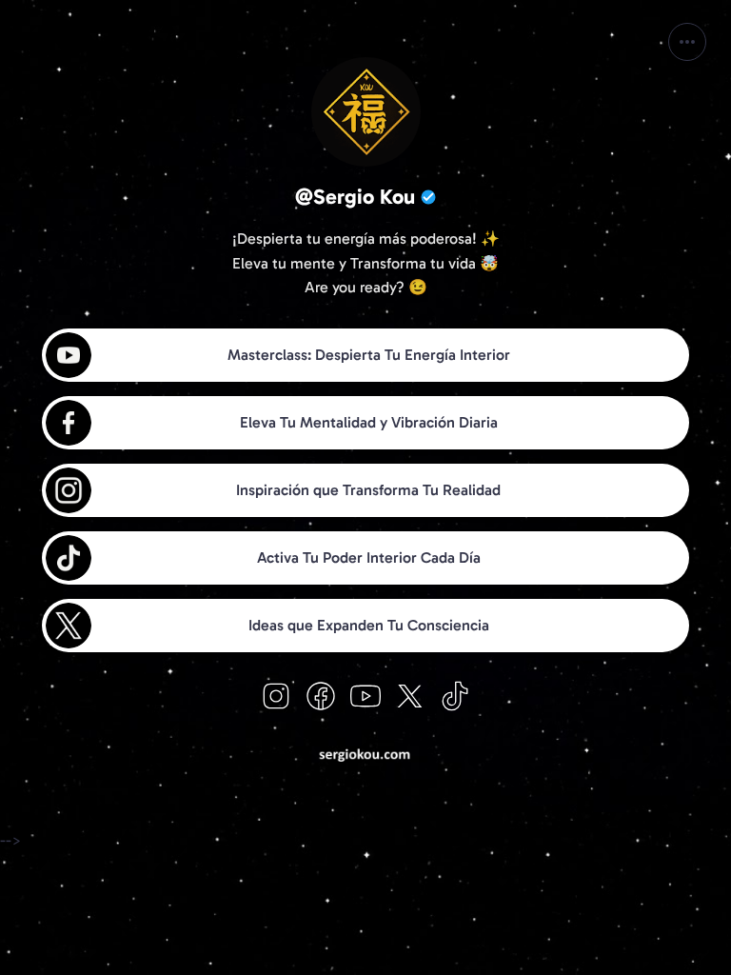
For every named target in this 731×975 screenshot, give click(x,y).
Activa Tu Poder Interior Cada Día (369, 557)
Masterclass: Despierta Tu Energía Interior (368, 355)
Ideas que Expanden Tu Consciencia (368, 625)
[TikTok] (455, 696)
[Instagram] (276, 696)
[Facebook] (321, 696)
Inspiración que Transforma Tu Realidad (368, 490)
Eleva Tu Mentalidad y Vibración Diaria (369, 422)
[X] (410, 696)
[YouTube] (365, 696)
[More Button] (687, 42)
